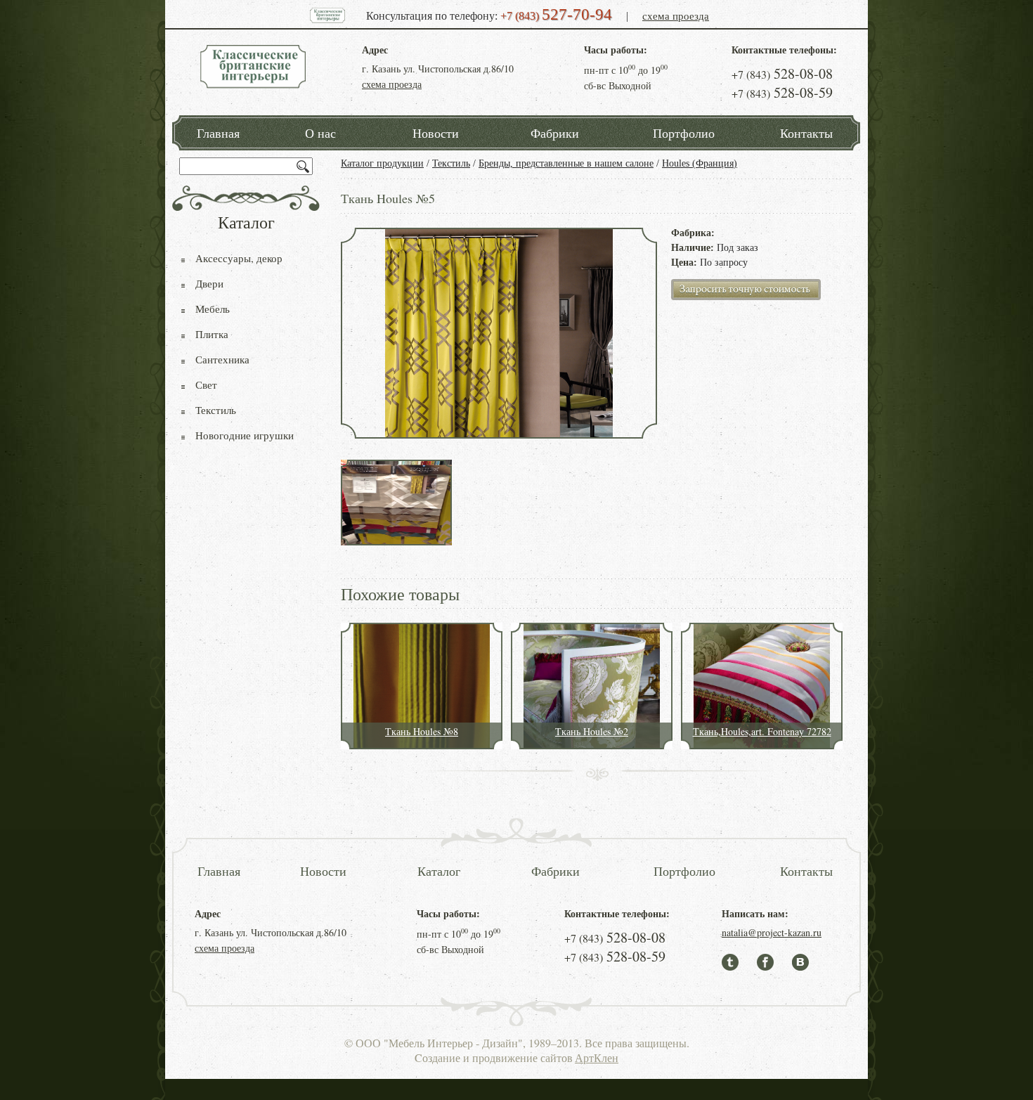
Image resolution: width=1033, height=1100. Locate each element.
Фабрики (555, 132)
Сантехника (222, 359)
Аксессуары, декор (238, 258)
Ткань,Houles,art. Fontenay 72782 (762, 731)
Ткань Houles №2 (591, 731)
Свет (206, 384)
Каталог (438, 870)
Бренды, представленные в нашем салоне (566, 163)
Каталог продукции (382, 163)
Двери (209, 283)
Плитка (211, 334)
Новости (435, 132)
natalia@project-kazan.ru (771, 932)
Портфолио (684, 132)
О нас (320, 132)
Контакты (806, 132)
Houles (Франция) (699, 163)
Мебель (212, 309)
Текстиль (451, 163)
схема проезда (675, 15)
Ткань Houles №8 (421, 731)
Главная (218, 132)
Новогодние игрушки (244, 435)
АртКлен (596, 1057)
